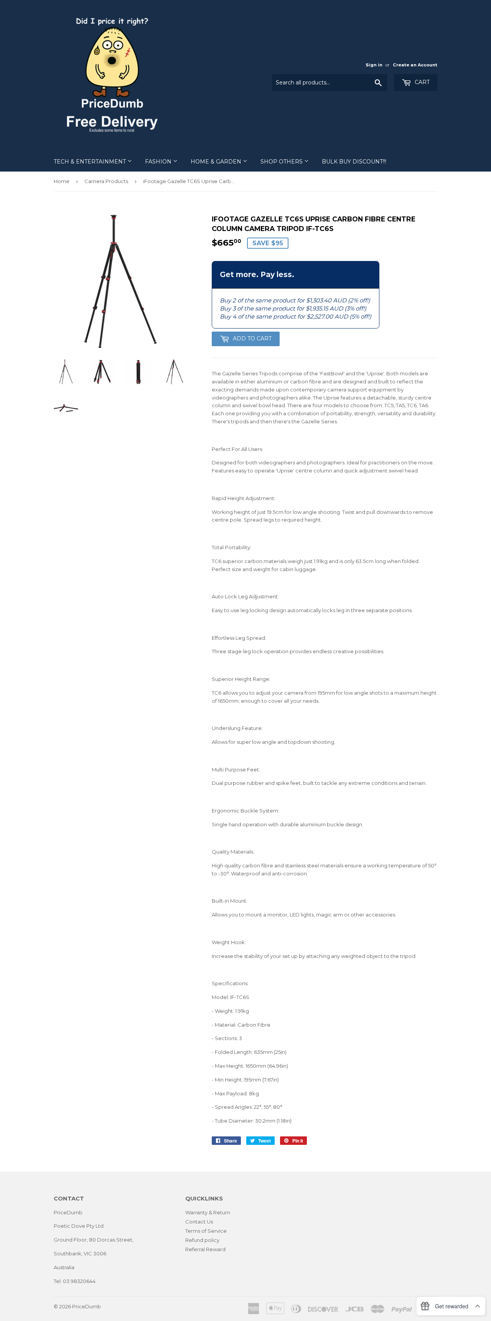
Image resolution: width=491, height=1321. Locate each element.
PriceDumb (86, 1306)
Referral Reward (205, 1249)
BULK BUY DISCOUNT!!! (354, 161)
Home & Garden (217, 161)
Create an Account (415, 65)
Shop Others (282, 161)
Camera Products (106, 181)
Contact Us (199, 1222)
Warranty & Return (207, 1212)
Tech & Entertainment (90, 161)
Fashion (159, 161)
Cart (421, 82)
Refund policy (202, 1240)
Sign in (374, 65)
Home (61, 181)
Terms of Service (206, 1231)
